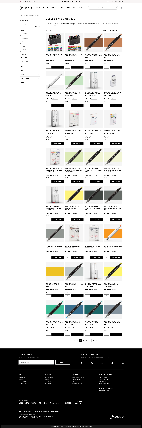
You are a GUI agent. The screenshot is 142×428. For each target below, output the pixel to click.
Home (21, 15)
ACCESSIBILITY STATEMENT (42, 411)
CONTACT (21, 386)
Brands (68, 7)
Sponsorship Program (78, 385)
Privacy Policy (76, 426)
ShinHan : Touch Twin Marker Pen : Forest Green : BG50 (92, 323)
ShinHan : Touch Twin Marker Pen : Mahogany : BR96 (93, 56)
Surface (45, 7)
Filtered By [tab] (24, 20)
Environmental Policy (104, 390)
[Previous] (71, 340)
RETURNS (21, 385)
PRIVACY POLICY (28, 411)
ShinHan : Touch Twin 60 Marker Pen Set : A (54, 55)
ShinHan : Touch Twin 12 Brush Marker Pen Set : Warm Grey (54, 132)
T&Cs (20, 411)
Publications (102, 381)
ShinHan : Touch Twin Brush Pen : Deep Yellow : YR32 (54, 284)
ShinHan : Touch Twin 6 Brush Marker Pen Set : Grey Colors (93, 246)
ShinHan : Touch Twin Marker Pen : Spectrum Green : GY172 (73, 94)
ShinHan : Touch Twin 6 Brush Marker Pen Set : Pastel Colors (112, 132)
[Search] (116, 7)
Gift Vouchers (49, 383)
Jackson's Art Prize (104, 383)
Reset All (37, 26)
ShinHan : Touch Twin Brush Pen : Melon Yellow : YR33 (113, 246)
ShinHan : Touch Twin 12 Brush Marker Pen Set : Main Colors (54, 208)
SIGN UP (62, 362)
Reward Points (49, 385)
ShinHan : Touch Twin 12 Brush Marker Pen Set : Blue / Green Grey (93, 94)
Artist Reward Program (78, 377)
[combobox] (101, 7)
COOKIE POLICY (55, 411)
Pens (29, 15)
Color (38, 7)
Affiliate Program (77, 383)
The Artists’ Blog (103, 379)
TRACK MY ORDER (23, 383)
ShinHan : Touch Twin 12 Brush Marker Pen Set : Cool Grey (112, 94)
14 (93, 340)
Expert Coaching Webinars (106, 388)
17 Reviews (94, 60)
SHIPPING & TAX (22, 379)
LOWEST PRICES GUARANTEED (71, 1)
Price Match (48, 381)
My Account (113, 1)
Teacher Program (76, 381)
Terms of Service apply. (87, 426)
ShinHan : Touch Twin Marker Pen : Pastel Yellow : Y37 (111, 284)
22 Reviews (55, 60)
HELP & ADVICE (22, 377)
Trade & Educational (77, 386)
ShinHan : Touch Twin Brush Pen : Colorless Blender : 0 (53, 94)
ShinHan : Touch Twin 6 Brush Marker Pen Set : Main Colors (54, 170)
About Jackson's (103, 377)
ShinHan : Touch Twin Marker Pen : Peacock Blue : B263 (72, 323)
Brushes (53, 7)
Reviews (47, 379)
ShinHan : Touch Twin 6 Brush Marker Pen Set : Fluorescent (73, 132)
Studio (61, 7)
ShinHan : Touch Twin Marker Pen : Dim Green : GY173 (93, 170)
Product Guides (49, 377)
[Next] (96, 340)
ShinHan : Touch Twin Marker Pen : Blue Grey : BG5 (112, 323)
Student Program (76, 379)
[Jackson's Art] (26, 8)
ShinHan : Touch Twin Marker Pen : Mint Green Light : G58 (54, 323)
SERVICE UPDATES (23, 381)
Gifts (74, 7)
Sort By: (105, 30)
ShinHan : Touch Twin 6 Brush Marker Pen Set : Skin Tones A (93, 132)
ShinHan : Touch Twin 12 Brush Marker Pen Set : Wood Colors (93, 284)
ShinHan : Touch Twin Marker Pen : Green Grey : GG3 (74, 284)
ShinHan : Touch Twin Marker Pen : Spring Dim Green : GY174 (73, 170)
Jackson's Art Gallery (105, 385)
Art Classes (102, 386)
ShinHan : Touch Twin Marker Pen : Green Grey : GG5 (54, 246)
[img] (46, 60)
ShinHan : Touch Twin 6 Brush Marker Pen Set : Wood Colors (73, 246)
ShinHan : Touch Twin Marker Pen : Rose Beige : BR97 (113, 56)
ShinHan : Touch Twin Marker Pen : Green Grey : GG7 (113, 208)
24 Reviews (55, 99)
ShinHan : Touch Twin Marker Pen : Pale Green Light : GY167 (112, 170)
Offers (81, 7)
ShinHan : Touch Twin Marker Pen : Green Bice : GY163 (74, 208)
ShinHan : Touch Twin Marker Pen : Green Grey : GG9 (93, 208)
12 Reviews (94, 99)
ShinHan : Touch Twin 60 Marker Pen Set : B (73, 55)
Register (120, 1)
